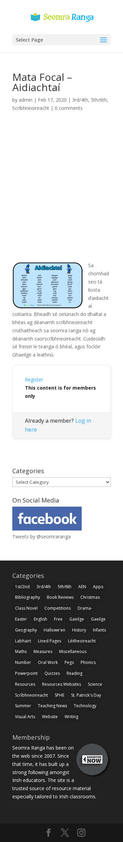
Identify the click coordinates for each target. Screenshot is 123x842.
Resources (25, 684)
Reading (74, 673)
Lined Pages (49, 641)
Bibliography (27, 597)
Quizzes (52, 673)
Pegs (69, 662)
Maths (21, 651)
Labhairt (23, 641)
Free (58, 619)
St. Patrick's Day (86, 695)
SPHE (59, 695)
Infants (99, 630)
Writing (71, 717)
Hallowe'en (54, 630)
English (40, 619)
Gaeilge (76, 619)
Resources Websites (61, 684)
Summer (23, 706)
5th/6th (99, 100)
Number (23, 662)
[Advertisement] (61, 194)
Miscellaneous (72, 651)
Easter (21, 619)
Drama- (85, 608)
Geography (26, 630)
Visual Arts (25, 717)
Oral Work (48, 662)
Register (34, 379)
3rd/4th (80, 100)
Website (50, 717)
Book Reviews (60, 597)
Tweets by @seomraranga (41, 536)
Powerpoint (26, 673)
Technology (85, 706)
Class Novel (26, 608)
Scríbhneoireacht (30, 108)
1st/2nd (22, 587)
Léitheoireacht (82, 641)
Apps (98, 587)
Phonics (88, 662)
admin (25, 100)
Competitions (57, 608)
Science (95, 684)
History (79, 630)
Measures (42, 651)
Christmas (90, 597)
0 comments (69, 108)
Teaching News (52, 706)
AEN (82, 587)
